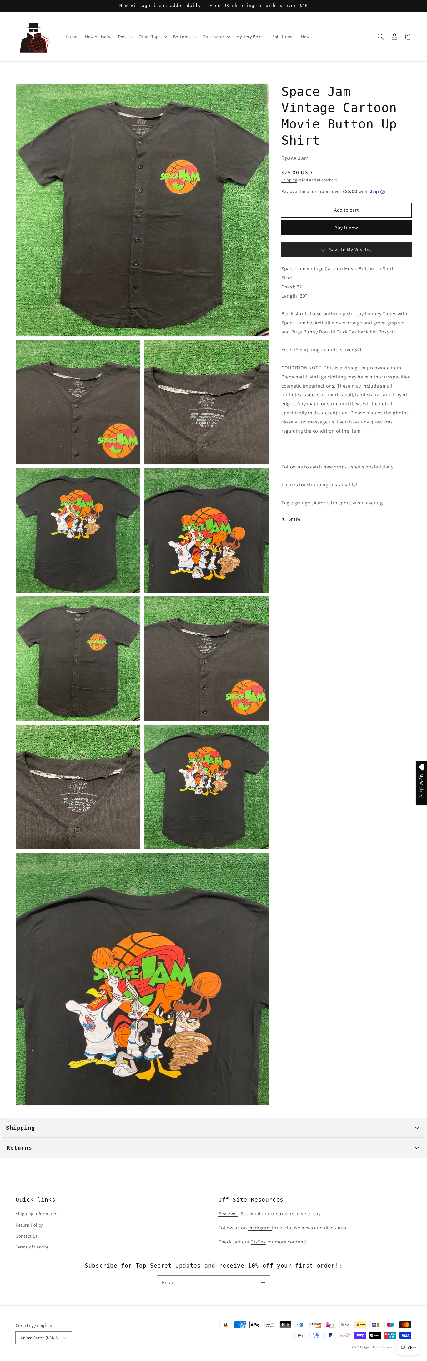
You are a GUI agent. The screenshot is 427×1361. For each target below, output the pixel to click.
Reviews (228, 1213)
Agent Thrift (372, 1347)
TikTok (258, 1241)
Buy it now (346, 228)
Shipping (289, 179)
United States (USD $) (40, 1337)
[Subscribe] (263, 1282)
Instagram (260, 1227)
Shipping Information (37, 1214)
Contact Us (27, 1236)
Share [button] (294, 519)
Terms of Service (32, 1247)
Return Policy (29, 1225)
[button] (381, 36)
